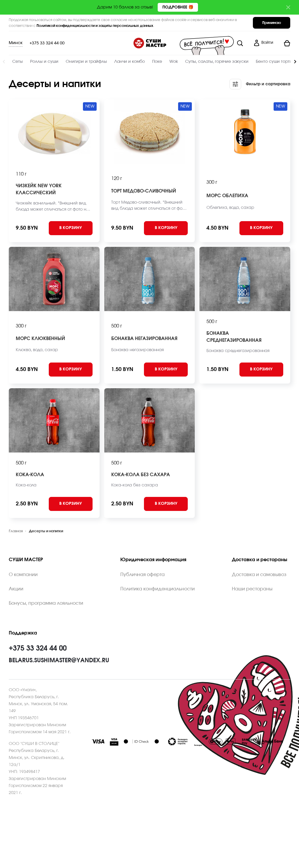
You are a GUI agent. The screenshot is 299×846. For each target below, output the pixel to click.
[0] (284, 43)
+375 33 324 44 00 (47, 43)
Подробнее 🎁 (177, 7)
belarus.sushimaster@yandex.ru (59, 660)
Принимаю (271, 23)
